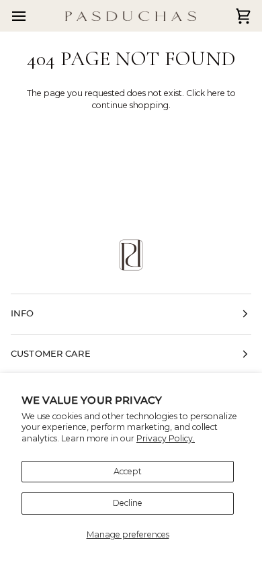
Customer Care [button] (51, 354)
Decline (127, 503)
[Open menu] (31, 16)
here (216, 93)
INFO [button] (22, 313)
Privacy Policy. (165, 438)
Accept (128, 471)
